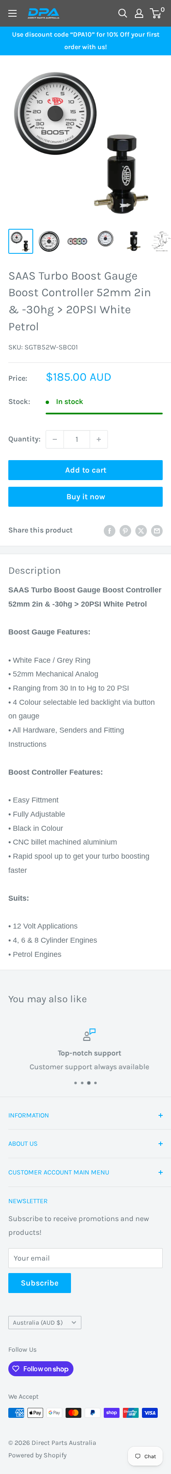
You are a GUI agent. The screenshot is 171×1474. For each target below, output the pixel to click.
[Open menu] (12, 13)
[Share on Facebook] (109, 530)
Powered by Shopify (37, 1455)
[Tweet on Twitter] (141, 530)
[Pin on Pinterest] (125, 530)
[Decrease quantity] (55, 439)
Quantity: (24, 438)
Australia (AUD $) (38, 1322)
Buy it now (85, 496)
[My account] (139, 13)
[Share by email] (157, 530)
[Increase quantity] (98, 439)
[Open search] (122, 13)
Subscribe (40, 1283)
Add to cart (85, 470)
